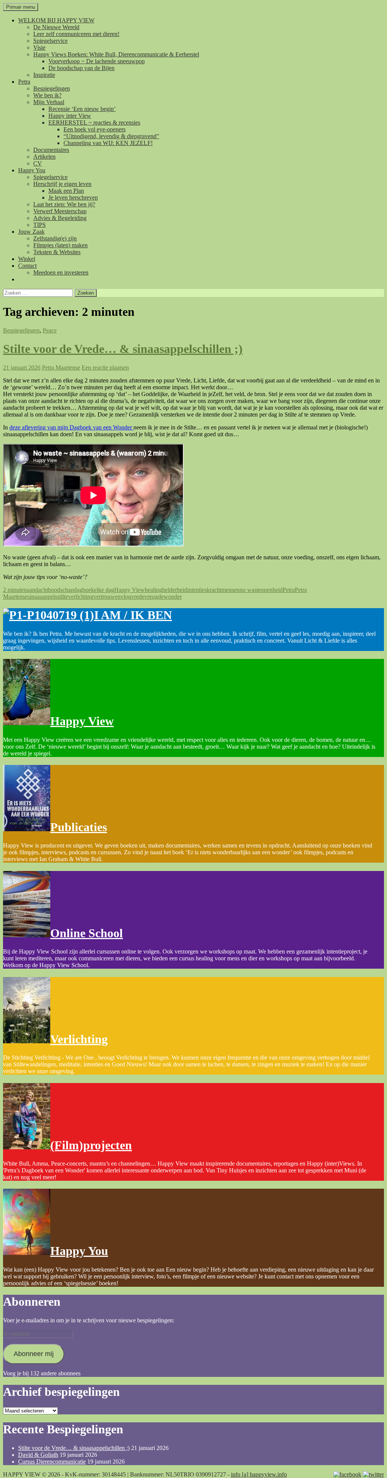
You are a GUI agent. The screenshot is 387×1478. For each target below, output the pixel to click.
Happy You (31, 170)
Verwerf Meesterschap (60, 211)
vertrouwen (107, 596)
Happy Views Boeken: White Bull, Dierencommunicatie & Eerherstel (116, 54)
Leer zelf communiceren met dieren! (76, 34)
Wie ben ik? (47, 95)
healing (153, 590)
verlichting (80, 596)
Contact (27, 265)
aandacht (37, 590)
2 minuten (15, 590)
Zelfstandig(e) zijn (55, 238)
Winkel (26, 259)
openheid (272, 590)
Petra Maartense (61, 367)
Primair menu (20, 7)
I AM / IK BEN (133, 615)
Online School (86, 933)
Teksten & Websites (56, 252)
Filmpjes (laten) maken (60, 245)
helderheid (174, 590)
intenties (197, 590)
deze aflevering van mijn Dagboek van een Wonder (71, 427)
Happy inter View (69, 115)
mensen (230, 590)
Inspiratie (44, 75)
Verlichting (79, 1039)
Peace (50, 330)
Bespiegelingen (51, 88)
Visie (39, 47)
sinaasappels (42, 596)
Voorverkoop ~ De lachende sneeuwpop (96, 61)
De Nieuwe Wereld (56, 27)
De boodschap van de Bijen (81, 68)
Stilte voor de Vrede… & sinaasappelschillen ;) (123, 349)
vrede (137, 596)
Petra (24, 81)
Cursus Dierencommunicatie (52, 1461)
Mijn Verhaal (48, 102)
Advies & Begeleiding (60, 218)
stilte (62, 596)
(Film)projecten (91, 1145)
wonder (173, 596)
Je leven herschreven (73, 197)
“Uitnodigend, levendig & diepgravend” (111, 136)
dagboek (84, 590)
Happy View (129, 590)
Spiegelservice (50, 40)
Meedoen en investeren (60, 272)
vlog (126, 596)
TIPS (39, 225)
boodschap (61, 590)
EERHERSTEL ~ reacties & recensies (94, 122)
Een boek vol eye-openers (94, 129)
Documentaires (51, 150)
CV (37, 163)
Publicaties (78, 827)
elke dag (104, 590)
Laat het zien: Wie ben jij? (64, 204)
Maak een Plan (66, 190)
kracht (214, 590)
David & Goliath (38, 1454)
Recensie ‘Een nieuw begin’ (82, 109)
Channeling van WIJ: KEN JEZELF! (108, 143)
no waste (250, 590)
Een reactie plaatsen (105, 367)
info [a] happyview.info (259, 1474)
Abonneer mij (34, 1354)
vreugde (154, 596)
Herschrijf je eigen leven (62, 184)
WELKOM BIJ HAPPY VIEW (56, 20)
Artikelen (44, 156)
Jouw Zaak (31, 231)
